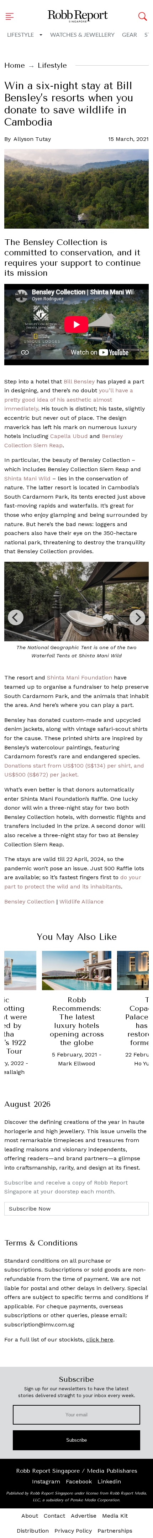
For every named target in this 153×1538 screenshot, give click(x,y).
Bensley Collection (29, 901)
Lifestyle (20, 35)
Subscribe (76, 1440)
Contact (54, 1515)
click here (99, 1339)
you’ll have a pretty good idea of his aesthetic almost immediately (68, 399)
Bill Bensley (79, 381)
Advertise (83, 1515)
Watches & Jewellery (82, 35)
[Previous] (15, 617)
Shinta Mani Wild (27, 478)
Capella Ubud (69, 436)
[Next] (137, 617)
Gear (129, 35)
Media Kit (115, 1515)
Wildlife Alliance (81, 901)
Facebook (79, 1481)
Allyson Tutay (32, 139)
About (29, 1515)
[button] (11, 16)
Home (14, 65)
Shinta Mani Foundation (79, 677)
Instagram (46, 1481)
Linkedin (109, 1481)
